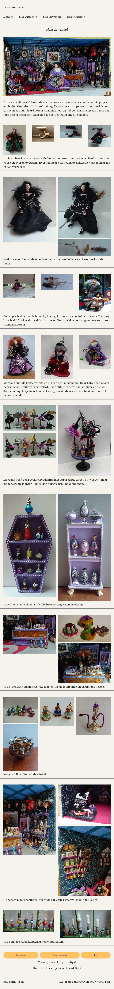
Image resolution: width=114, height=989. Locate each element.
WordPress (103, 981)
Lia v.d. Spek (73, 968)
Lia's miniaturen (13, 7)
